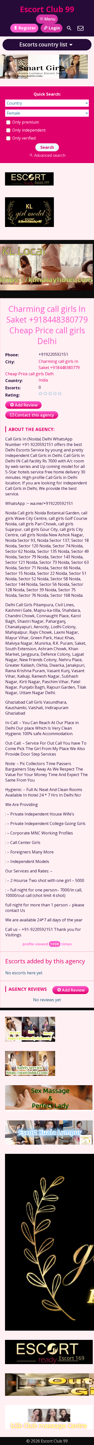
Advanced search (49, 155)
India (43, 380)
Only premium (25, 122)
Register (27, 28)
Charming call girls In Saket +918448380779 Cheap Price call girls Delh (42, 368)
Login (54, 28)
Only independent (28, 130)
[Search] (69, 28)
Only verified (23, 138)
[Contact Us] (80, 28)
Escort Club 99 (47, 9)
